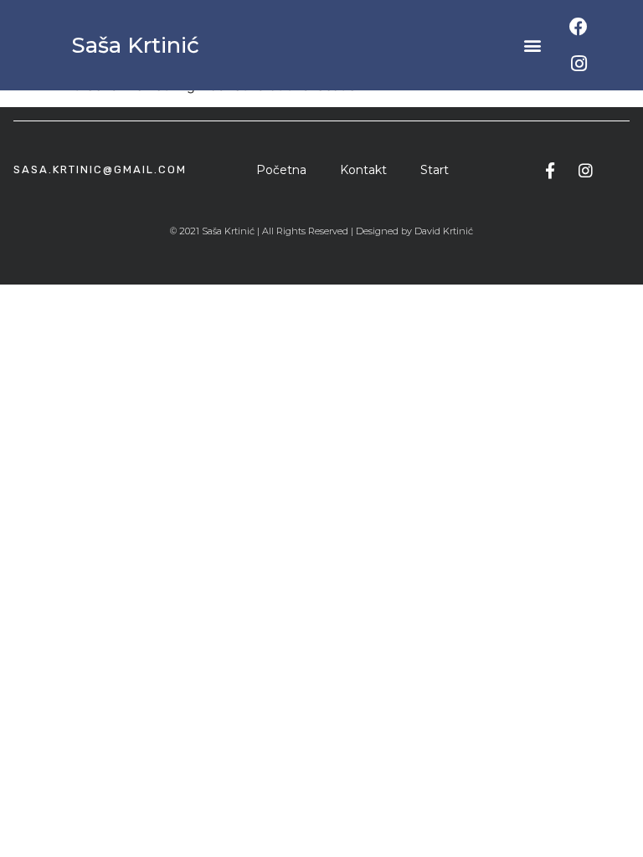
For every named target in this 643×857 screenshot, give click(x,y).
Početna (281, 169)
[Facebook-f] (550, 170)
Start (434, 169)
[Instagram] (578, 63)
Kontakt (363, 169)
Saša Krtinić (135, 45)
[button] (533, 45)
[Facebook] (578, 26)
